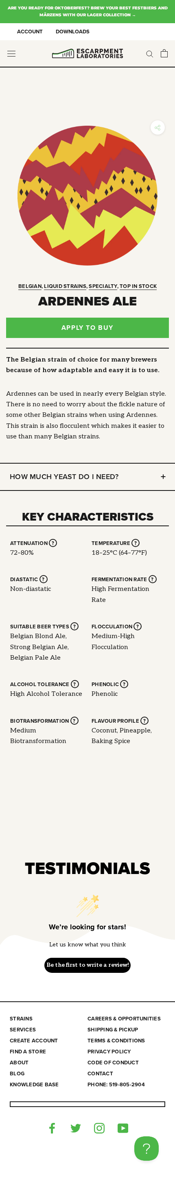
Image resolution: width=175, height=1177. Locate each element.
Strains (21, 1019)
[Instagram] (99, 1128)
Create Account (34, 1041)
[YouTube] (123, 1128)
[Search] (149, 53)
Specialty (103, 286)
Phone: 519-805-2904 (116, 1085)
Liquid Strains (65, 286)
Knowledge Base (34, 1085)
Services (23, 1030)
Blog (17, 1074)
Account (30, 31)
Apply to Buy (87, 328)
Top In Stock (138, 286)
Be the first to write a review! (87, 964)
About (19, 1063)
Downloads (73, 31)
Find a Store (28, 1052)
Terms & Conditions (116, 1041)
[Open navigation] (11, 53)
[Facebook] (52, 1128)
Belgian (30, 286)
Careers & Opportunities (124, 1019)
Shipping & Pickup (113, 1030)
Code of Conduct (113, 1063)
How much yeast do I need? (64, 476)
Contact (100, 1074)
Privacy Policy (109, 1052)
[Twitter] (75, 1128)
